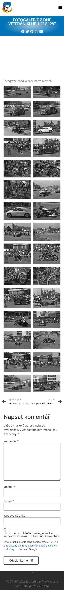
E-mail (9, 501)
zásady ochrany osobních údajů (27, 545)
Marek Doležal (41, 586)
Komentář (11, 441)
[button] (60, 8)
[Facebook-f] (32, 574)
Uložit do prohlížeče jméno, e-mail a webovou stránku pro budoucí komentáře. (32, 535)
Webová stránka (14, 515)
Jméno (9, 486)
